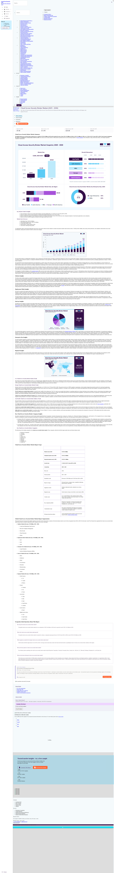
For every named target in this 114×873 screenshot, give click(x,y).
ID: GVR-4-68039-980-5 (21, 688)
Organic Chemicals (24, 66)
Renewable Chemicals (24, 30)
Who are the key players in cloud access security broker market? (29, 647)
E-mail (18, 722)
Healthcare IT (23, 48)
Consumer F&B (47, 17)
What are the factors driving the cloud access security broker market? (30, 655)
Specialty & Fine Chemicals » (26, 27)
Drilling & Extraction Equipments (26, 65)
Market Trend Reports (24, 81)
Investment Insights (24, 79)
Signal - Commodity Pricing (25, 83)
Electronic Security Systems (25, 22)
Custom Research (19, 811)
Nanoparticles (23, 42)
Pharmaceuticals (23, 51)
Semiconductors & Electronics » (26, 20)
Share (18, 719)
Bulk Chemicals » (23, 62)
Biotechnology (23, 46)
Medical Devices (23, 49)
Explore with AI (5, 27)
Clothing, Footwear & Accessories (50, 16)
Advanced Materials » (24, 37)
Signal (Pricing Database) (20, 813)
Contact (21, 94)
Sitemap (17, 806)
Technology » (23, 53)
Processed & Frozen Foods (25, 36)
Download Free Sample (23, 123)
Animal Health (23, 52)
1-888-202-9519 (24, 821)
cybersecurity (38, 347)
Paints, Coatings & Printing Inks (26, 67)
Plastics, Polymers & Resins (25, 71)
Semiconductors (23, 24)
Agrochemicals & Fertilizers (25, 63)
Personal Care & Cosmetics (25, 68)
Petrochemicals (23, 70)
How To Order (18, 803)
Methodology (18, 121)
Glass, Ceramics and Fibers (25, 44)
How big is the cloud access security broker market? (27, 624)
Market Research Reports (25, 80)
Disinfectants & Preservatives (25, 64)
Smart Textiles (23, 43)
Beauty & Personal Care (48, 15)
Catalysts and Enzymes (24, 28)
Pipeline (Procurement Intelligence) (22, 812)
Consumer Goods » (47, 14)
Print (18, 726)
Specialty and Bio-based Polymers (26, 31)
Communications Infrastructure (26, 56)
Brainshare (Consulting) (20, 810)
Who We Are (22, 88)
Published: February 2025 (21, 691)
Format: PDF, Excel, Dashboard (22, 690)
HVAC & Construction (24, 59)
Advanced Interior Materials (25, 38)
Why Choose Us (23, 89)
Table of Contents (19, 117)
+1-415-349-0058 (16, 821)
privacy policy (61, 716)
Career (21, 95)
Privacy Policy (18, 804)
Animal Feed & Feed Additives (26, 33)
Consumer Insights (23, 77)
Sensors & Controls (24, 26)
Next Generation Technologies (26, 61)
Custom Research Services (25, 76)
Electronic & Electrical (48, 18)
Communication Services (25, 57)
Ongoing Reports (23, 100)
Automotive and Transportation (26, 55)
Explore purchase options (72, 514)
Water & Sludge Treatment (25, 72)
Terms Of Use (18, 805)
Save (18, 724)
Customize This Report (25, 767)
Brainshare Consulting (24, 75)
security (62, 285)
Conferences (22, 92)
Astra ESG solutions (24, 85)
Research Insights (23, 98)
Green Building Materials (25, 40)
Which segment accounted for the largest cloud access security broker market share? (32, 639)
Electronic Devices (23, 23)
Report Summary (19, 115)
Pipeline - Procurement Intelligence (26, 82)
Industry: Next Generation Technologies (23, 692)
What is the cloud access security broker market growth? (27, 632)
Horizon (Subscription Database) (22, 814)
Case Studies (22, 101)
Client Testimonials (24, 91)
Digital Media (23, 58)
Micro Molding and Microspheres (26, 41)
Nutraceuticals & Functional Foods (26, 35)
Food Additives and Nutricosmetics (27, 29)
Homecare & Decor (47, 19)
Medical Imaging (23, 50)
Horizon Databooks (24, 78)
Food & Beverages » (24, 32)
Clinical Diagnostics (24, 47)
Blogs (21, 103)
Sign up (19, 105)
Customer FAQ (18, 801)
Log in (19, 104)
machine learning (35, 271)
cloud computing (80, 137)
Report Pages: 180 (20, 689)
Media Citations (23, 93)
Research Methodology (24, 90)
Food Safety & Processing (25, 34)
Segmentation (18, 119)
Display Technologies (24, 21)
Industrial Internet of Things (70, 331)
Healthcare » (22, 45)
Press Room (22, 102)
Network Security (23, 60)
